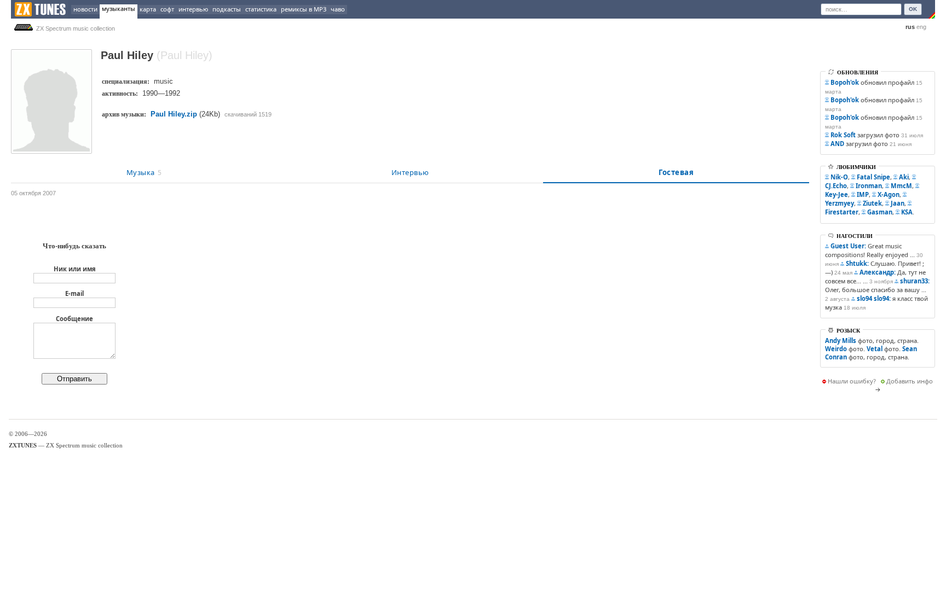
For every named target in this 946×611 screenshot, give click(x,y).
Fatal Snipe (873, 177)
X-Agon (888, 194)
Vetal (874, 349)
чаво (338, 9)
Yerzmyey (839, 203)
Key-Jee (836, 194)
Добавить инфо (909, 381)
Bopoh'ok (844, 82)
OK (913, 9)
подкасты (226, 9)
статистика (260, 9)
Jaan (897, 203)
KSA (907, 212)
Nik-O (839, 177)
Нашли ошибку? (852, 381)
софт (167, 9)
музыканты (118, 8)
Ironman (869, 186)
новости (85, 9)
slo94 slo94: (874, 298)
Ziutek (872, 203)
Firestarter (841, 212)
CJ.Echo (836, 186)
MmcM (901, 186)
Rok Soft (843, 135)
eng (921, 27)
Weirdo (836, 349)
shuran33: (915, 281)
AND (837, 143)
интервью (193, 9)
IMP (863, 194)
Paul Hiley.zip (174, 114)
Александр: (878, 272)
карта (148, 9)
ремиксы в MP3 (303, 9)
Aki (904, 177)
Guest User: (848, 246)
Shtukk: (857, 263)
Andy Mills (840, 340)
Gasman (879, 212)
